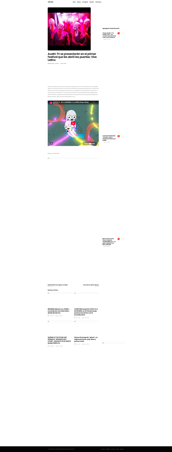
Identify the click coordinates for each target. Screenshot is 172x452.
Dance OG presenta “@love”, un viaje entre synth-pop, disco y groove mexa (86, 339)
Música (79, 2)
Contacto (103, 449)
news (74, 2)
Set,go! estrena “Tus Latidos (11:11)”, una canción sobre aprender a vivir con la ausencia (109, 35)
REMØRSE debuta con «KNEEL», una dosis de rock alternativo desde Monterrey (59, 311)
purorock (57, 63)
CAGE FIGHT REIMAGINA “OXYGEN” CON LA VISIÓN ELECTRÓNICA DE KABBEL (108, 138)
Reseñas (91, 2)
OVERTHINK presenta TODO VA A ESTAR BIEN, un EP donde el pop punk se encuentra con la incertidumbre (86, 312)
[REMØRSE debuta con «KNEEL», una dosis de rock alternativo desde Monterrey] (60, 299)
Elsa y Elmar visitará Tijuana (91, 285)
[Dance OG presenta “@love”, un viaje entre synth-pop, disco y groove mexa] (86, 328)
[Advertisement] (73, 78)
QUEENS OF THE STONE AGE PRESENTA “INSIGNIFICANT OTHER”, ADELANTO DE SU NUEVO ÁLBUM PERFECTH (59, 340)
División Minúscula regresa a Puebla (58, 285)
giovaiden (52, 346)
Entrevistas (98, 2)
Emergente (85, 2)
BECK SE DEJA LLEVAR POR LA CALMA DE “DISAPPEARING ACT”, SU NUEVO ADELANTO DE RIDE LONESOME (109, 241)
